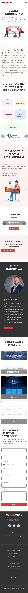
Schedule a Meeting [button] (8, 250)
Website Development (14, 569)
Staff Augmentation (14, 563)
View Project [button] (8, 328)
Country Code (5, 461)
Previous (2, 136)
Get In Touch (17, 581)
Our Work (8, 539)
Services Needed (6, 482)
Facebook (18, 525)
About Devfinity (7, 536)
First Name (4, 447)
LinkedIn (9, 525)
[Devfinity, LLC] (6, 3)
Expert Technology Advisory (14, 566)
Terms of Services (17, 539)
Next (25, 136)
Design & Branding (9, 560)
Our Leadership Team (19, 536)
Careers (10, 581)
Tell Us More (4, 490)
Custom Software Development (14, 550)
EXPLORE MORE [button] (14, 228)
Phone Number (6, 468)
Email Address (5, 475)
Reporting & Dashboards (14, 556)
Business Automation (14, 553)
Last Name (4, 454)
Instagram (14, 525)
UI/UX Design (20, 560)
